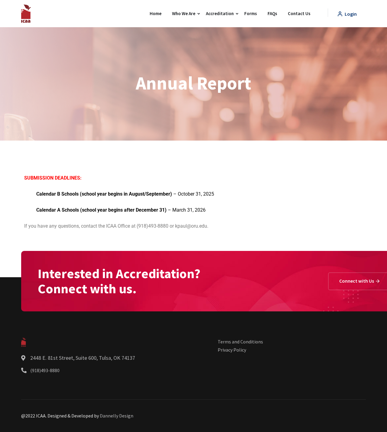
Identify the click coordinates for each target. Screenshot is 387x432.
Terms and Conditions (240, 342)
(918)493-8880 (45, 370)
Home (155, 13)
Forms (250, 13)
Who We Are (183, 13)
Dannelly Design (116, 416)
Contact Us (299, 13)
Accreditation (220, 13)
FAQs (272, 13)
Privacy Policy (232, 350)
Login (350, 14)
